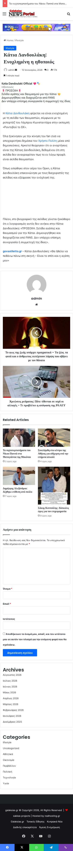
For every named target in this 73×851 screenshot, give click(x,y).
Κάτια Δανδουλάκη (17, 113)
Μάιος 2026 (9, 692)
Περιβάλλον (9, 765)
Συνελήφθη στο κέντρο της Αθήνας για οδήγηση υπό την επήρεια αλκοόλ (53, 453)
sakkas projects (21, 815)
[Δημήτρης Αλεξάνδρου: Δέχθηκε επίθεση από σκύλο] (19, 476)
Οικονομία (8, 759)
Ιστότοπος (9, 618)
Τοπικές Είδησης (35, 821)
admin (11, 70)
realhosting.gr (52, 815)
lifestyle (19, 40)
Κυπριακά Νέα (54, 821)
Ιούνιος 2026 (10, 686)
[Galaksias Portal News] (23, 14)
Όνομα (7, 588)
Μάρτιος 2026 (10, 704)
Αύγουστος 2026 (12, 674)
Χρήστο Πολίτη (47, 140)
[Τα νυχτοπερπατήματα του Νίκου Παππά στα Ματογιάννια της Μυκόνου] (19, 438)
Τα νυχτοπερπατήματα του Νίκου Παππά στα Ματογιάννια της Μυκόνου (17, 453)
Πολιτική (7, 771)
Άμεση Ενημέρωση (49, 827)
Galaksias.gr (17, 821)
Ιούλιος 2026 (10, 680)
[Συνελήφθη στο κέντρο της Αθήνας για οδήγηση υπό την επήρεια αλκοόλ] (54, 438)
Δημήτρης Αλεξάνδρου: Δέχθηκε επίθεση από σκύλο (17, 490)
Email (7, 603)
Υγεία (6, 783)
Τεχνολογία (9, 777)
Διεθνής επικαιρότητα (25, 827)
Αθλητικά (8, 754)
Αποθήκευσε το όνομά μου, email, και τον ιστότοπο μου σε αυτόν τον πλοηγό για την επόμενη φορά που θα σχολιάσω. (34, 639)
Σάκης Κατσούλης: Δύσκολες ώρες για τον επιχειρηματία (53, 509)
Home (9, 40)
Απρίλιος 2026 (11, 698)
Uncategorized (11, 748)
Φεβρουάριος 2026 (13, 710)
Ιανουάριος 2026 (12, 715)
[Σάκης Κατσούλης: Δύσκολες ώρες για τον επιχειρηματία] (54, 486)
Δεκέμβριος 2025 (12, 721)
